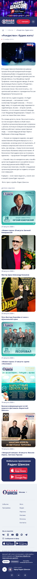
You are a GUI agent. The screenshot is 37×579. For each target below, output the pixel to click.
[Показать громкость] (18, 575)
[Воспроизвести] (4, 569)
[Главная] (3, 30)
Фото (21, 504)
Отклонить (14, 561)
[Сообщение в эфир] (12, 575)
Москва (22, 492)
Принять (6, 561)
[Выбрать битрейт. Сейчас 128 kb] (25, 575)
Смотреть (25, 22)
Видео (22, 508)
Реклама (22, 515)
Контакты (23, 523)
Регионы (23, 519)
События (10, 30)
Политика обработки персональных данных (16, 557)
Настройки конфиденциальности (26, 561)
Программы (6, 508)
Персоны (23, 512)
